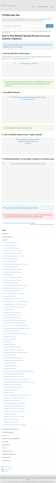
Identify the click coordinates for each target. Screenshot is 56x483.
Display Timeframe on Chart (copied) (11, 419)
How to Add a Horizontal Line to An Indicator (43, 224)
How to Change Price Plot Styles (10, 242)
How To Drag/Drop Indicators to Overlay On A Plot (13, 288)
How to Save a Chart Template (10, 336)
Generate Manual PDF (7, 469)
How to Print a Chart (8, 341)
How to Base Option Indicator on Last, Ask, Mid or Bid (14, 408)
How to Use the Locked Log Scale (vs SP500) (13, 357)
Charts (27, 31)
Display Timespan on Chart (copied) (11, 422)
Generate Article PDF (7, 466)
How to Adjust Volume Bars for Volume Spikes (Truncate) (15, 304)
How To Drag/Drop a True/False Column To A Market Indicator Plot (17, 301)
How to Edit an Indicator (8, 274)
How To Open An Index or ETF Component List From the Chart (16, 325)
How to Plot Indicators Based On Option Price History (14, 403)
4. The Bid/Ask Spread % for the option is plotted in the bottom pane (28, 159)
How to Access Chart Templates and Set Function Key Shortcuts (16, 352)
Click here (4, 59)
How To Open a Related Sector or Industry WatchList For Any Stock (17, 328)
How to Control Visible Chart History (11, 258)
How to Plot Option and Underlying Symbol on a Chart (14, 397)
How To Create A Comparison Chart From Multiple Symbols (15, 320)
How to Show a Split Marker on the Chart (12, 331)
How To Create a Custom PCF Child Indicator (12, 280)
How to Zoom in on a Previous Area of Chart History (14, 411)
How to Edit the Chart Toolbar (9, 344)
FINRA (25, 478)
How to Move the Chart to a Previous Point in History (14, 416)
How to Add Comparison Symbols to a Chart (12, 317)
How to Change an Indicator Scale (10, 365)
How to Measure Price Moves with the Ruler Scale (13, 360)
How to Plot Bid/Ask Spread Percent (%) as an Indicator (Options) (16, 381)
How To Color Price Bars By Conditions (11, 248)
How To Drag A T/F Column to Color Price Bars (13, 250)
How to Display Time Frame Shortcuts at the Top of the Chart (15, 264)
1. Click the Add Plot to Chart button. (16, 53)
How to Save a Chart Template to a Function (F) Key (14, 349)
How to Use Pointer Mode (9, 309)
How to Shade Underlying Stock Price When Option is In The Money (17, 395)
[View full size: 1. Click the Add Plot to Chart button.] (28, 69)
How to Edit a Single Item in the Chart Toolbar (13, 347)
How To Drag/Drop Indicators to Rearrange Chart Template (15, 285)
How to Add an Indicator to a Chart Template (12, 272)
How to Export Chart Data (9, 392)
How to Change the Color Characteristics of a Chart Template (16, 333)
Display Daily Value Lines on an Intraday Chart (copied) (15, 424)
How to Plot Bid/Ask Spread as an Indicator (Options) (14, 376)
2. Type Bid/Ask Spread (10, 92)
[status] (28, 46)
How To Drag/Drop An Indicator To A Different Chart (14, 293)
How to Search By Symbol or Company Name (13, 269)
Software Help (21, 31)
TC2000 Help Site (6, 31)
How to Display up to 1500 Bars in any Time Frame (14, 256)
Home (34, 6)
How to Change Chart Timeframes (10, 261)
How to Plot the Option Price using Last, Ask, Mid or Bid (14, 405)
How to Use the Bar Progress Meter (11, 266)
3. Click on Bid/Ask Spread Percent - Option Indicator (22, 134)
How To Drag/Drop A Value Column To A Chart (13, 298)
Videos (51, 6)
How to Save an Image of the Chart (10, 389)
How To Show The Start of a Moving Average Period (14, 307)
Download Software (42, 6)
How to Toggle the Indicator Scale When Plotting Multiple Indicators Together (19, 371)
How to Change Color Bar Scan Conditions (12, 253)
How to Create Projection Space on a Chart (12, 315)
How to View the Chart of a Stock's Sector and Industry (14, 323)
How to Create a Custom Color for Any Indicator (13, 277)
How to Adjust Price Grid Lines (10, 363)
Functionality (14, 31)
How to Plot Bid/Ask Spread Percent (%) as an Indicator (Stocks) (20, 223)
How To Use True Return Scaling (10, 368)
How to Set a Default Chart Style (10, 339)
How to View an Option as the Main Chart (12, 400)
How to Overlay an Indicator (9, 296)
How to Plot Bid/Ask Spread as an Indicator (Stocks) (14, 373)
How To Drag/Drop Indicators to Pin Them (12, 290)
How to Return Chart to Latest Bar (10, 414)
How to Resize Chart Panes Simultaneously (12, 312)
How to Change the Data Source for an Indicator (13, 387)
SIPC (28, 478)
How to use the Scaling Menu (9, 355)
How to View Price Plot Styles (9, 245)
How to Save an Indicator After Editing (11, 282)
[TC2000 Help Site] (9, 5)
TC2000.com (4, 481)
